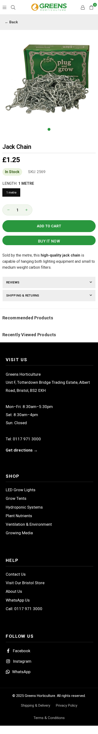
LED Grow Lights (20, 489)
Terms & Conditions (49, 718)
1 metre (11, 192)
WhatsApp (21, 671)
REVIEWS (12, 282)
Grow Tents (16, 498)
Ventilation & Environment (29, 524)
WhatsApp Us (18, 600)
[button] (91, 7)
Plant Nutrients (19, 515)
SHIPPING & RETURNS (22, 295)
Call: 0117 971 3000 (24, 608)
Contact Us (16, 574)
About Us (14, 591)
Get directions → (22, 450)
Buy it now (49, 241)
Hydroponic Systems (24, 507)
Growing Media (19, 532)
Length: (18, 183)
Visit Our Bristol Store (25, 582)
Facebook (21, 650)
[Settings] (82, 7)
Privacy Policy (66, 705)
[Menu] (4, 7)
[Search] (13, 7)
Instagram (22, 661)
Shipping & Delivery (35, 705)
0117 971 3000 (27, 439)
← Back (11, 22)
